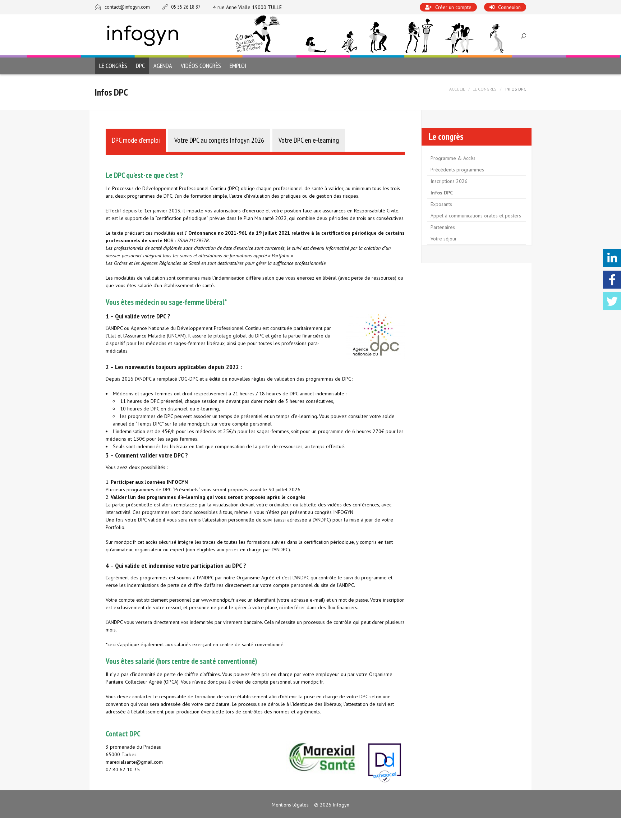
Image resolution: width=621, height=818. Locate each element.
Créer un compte (453, 7)
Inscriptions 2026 (449, 181)
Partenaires (443, 227)
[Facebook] (612, 280)
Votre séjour (444, 238)
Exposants (441, 204)
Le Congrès (485, 89)
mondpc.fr (198, 424)
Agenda (162, 65)
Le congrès (113, 65)
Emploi (238, 65)
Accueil (457, 89)
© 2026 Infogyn (331, 804)
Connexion (509, 7)
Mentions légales (290, 804)
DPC (140, 65)
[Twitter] (612, 301)
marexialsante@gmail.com (134, 762)
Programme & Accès (453, 158)
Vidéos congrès (201, 65)
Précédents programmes (457, 169)
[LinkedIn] (612, 258)
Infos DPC (442, 192)
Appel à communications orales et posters (476, 215)
